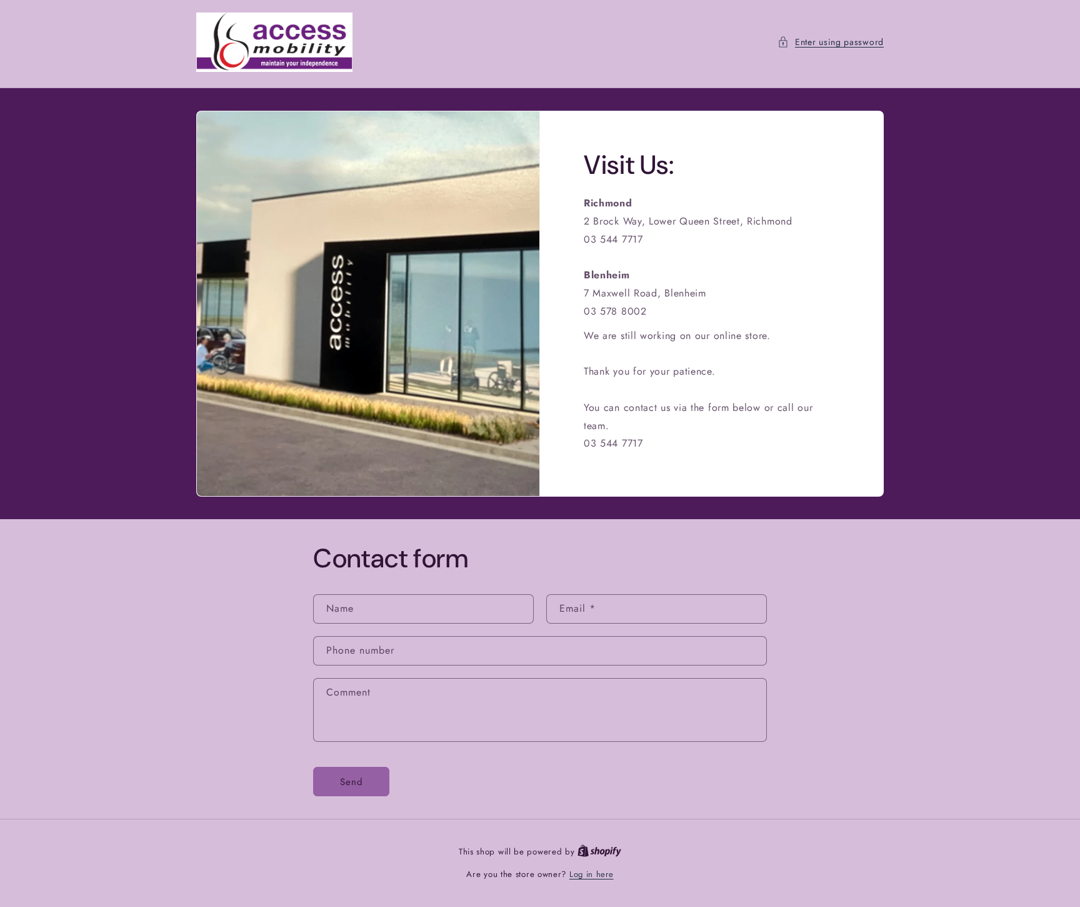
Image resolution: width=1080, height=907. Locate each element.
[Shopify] (599, 852)
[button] (831, 42)
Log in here (591, 874)
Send (351, 782)
